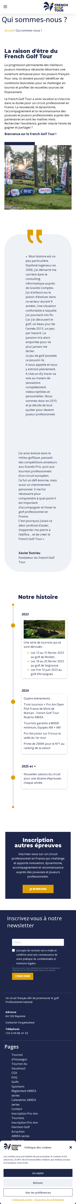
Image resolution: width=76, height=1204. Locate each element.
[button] (70, 1147)
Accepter (38, 1173)
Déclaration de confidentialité (49, 1199)
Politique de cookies (22, 1199)
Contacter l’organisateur (20, 1022)
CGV (14, 1073)
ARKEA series (20, 1136)
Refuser (38, 1183)
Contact (16, 1109)
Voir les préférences (38, 1192)
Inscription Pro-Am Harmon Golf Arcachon (24, 1127)
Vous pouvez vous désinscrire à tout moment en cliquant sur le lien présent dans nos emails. (36, 969)
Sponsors (17, 1086)
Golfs (15, 1082)
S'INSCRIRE (22, 976)
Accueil (8, 30)
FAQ (14, 1077)
